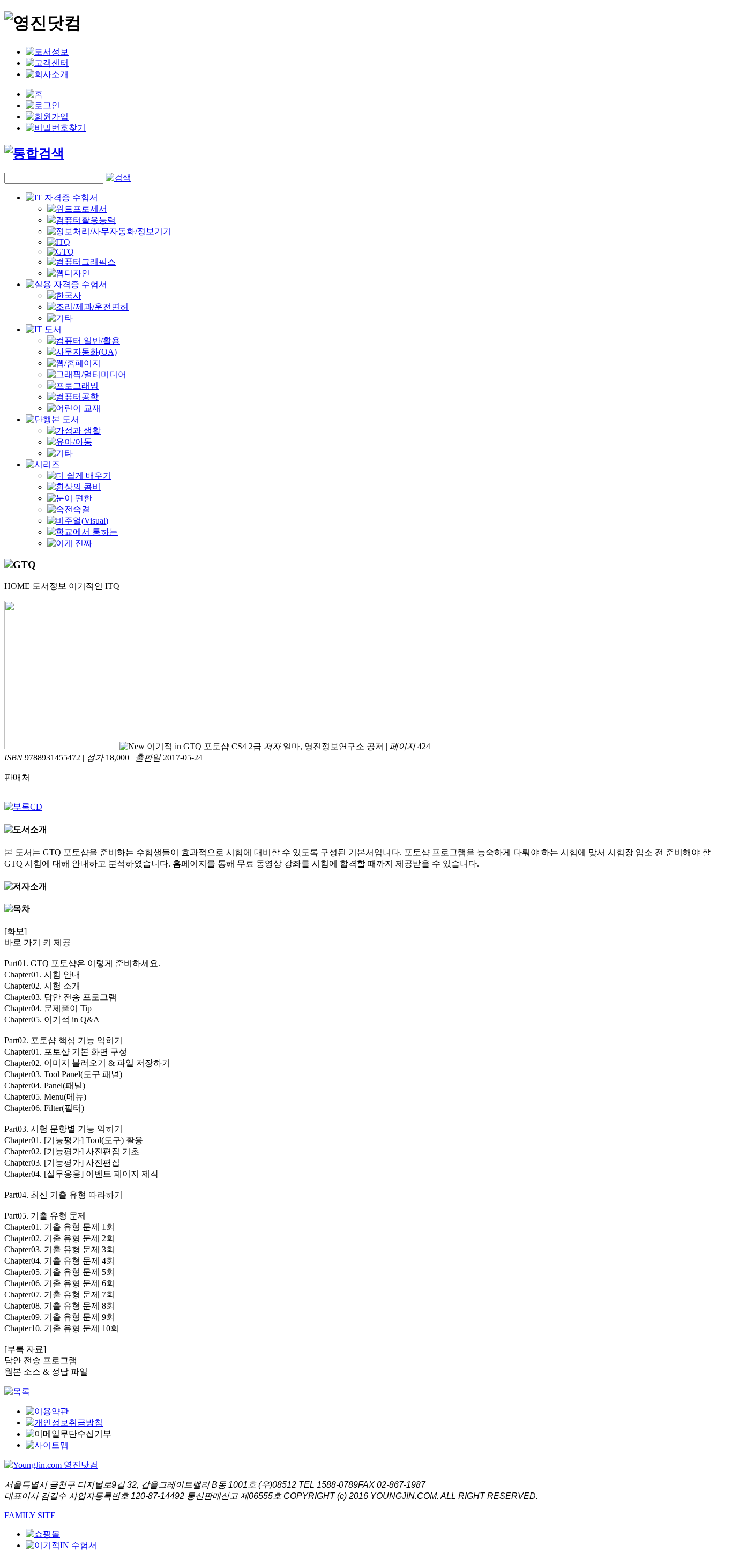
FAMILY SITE (30, 1515)
